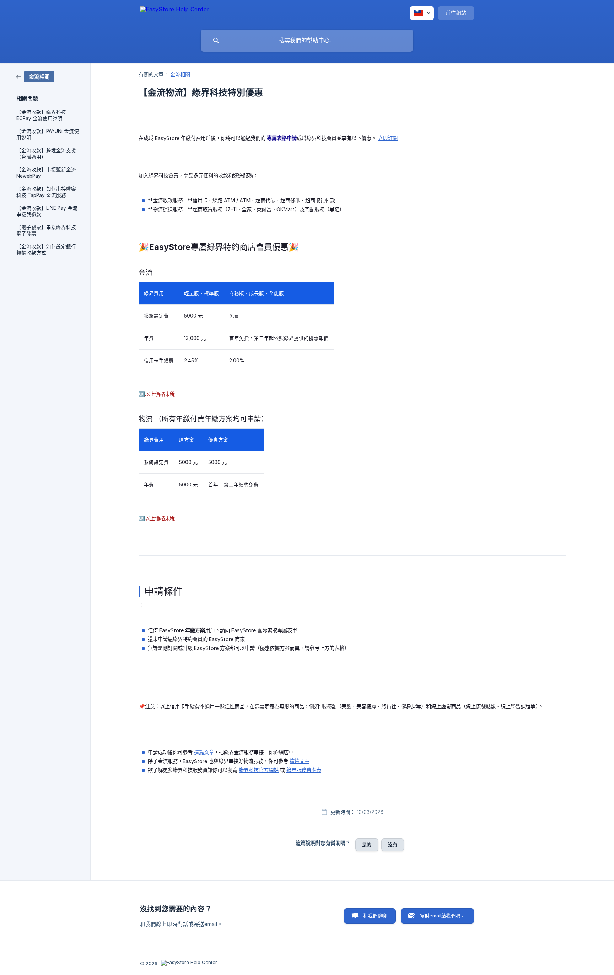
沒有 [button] (392, 844)
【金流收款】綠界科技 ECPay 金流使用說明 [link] (41, 115)
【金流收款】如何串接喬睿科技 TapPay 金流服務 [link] (46, 192)
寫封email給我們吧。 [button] (442, 915)
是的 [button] (366, 844)
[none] (174, 12)
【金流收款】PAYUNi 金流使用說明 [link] (47, 134)
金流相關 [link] (180, 74)
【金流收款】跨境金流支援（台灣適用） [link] (46, 154)
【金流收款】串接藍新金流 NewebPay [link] (46, 173)
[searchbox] (307, 41)
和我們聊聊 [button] (375, 915)
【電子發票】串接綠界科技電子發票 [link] (46, 230)
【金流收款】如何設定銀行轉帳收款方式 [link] (46, 250)
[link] (35, 76)
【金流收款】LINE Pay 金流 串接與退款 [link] (46, 211)
